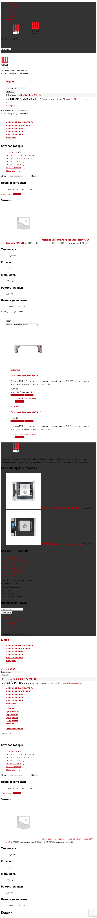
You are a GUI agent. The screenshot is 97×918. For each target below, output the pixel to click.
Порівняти (17, 194)
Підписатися (6, 612)
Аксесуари (10, 171)
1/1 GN (11, 294)
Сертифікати (11, 9)
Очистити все (6, 194)
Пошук (34, 176)
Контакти (10, 19)
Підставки (12, 256)
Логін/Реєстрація (14, 729)
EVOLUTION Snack (13, 167)
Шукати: (4, 176)
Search (9, 91)
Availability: (15, 392)
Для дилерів (11, 15)
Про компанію (12, 6)
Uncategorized (12, 152)
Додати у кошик (17, 395)
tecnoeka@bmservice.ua (76, 99)
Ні (9, 268)
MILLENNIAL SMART (14, 161)
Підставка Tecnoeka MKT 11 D (26, 375)
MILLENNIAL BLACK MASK (17, 158)
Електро (11, 281)
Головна (9, 3)
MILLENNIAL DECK (13, 164)
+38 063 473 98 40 (29, 95)
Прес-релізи (11, 12)
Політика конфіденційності (17, 620)
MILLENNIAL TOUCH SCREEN (18, 155)
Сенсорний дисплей (16, 307)
